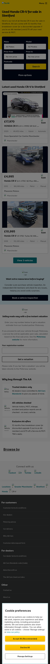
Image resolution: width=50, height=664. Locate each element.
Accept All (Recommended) (25, 639)
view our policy (13, 632)
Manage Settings (25, 656)
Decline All (25, 647)
